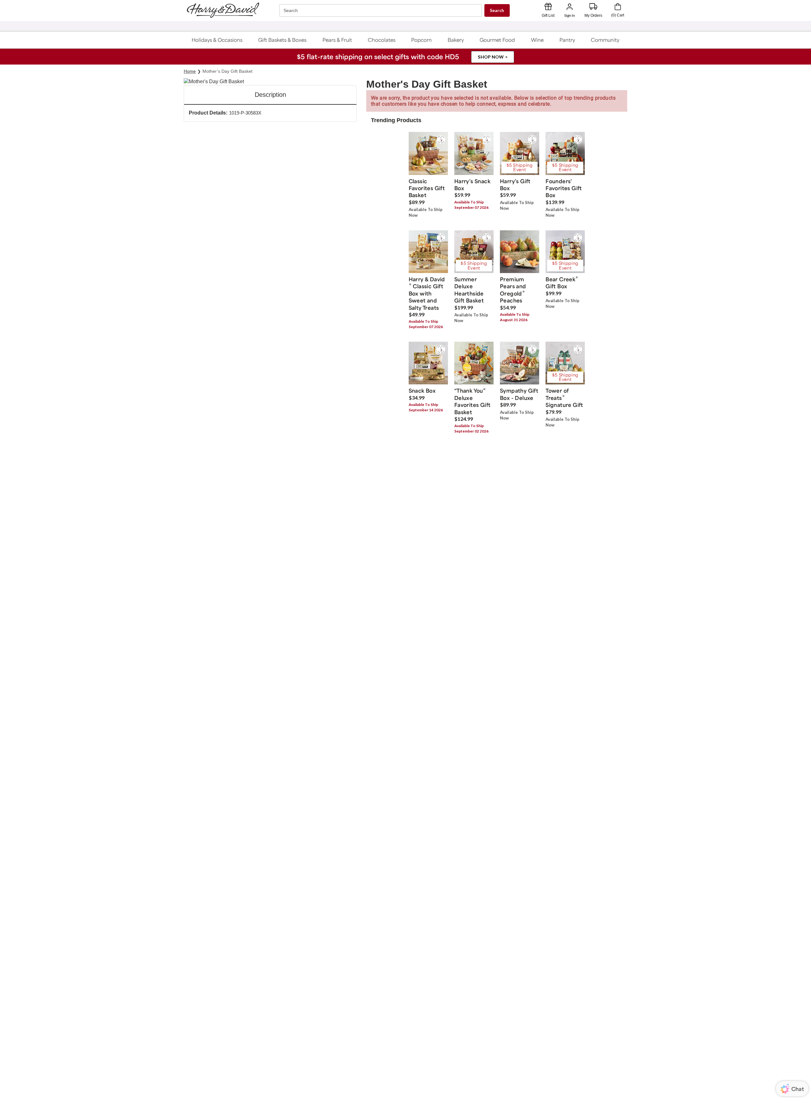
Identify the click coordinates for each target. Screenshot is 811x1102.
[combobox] (381, 10)
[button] (216, 39)
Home (190, 71)
